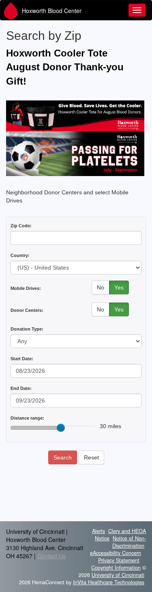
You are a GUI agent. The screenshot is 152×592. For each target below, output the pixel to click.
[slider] (61, 428)
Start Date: (22, 358)
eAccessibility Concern (115, 553)
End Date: (21, 388)
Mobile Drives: (26, 288)
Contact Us (51, 556)
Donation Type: (27, 328)
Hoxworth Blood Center (51, 11)
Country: (20, 255)
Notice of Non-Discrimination (129, 542)
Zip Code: (21, 225)
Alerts (98, 531)
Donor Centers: (27, 310)
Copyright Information (116, 567)
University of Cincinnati (118, 575)
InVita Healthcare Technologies (108, 582)
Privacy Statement (118, 560)
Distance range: (27, 418)
